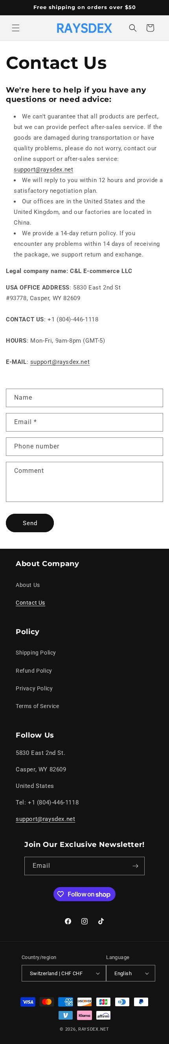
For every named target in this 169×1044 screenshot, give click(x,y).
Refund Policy (34, 671)
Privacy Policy (34, 688)
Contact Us (30, 602)
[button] (15, 28)
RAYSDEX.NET (93, 1029)
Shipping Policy (36, 652)
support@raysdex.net (43, 169)
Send (30, 523)
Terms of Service (37, 706)
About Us (28, 585)
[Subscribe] (135, 866)
